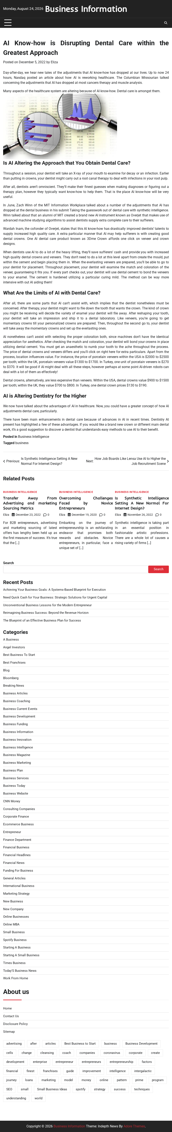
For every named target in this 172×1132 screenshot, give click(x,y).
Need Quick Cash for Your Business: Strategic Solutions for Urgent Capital (55, 597)
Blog (6, 670)
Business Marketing (17, 763)
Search (8, 563)
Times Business (14, 963)
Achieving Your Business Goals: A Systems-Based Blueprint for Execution (54, 590)
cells (9, 1053)
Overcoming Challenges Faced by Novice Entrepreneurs (86, 503)
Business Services (16, 778)
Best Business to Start (80, 1043)
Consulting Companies (19, 809)
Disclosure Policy (15, 1024)
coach (66, 1053)
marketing (49, 1080)
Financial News (14, 863)
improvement (91, 1071)
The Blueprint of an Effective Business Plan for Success (42, 620)
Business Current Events (20, 709)
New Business (13, 901)
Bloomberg (10, 678)
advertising (14, 1043)
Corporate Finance (16, 816)
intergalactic (143, 1071)
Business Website (15, 793)
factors (147, 1062)
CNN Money (11, 801)
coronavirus (112, 1053)
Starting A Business (17, 947)
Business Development (19, 716)
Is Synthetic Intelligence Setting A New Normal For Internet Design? (142, 503)
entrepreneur (64, 1062)
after (33, 1043)
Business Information (86, 8)
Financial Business (16, 847)
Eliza (54, 62)
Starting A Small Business (21, 955)
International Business (18, 886)
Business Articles (15, 693)
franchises (50, 1071)
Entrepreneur (12, 832)
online (104, 1080)
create (155, 1053)
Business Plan (13, 770)
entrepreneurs (91, 1062)
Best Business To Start (19, 655)
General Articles (14, 878)
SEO (9, 1089)
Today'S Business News (19, 971)
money (86, 1080)
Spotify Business (15, 940)
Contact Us (11, 1016)
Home (7, 1008)
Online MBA (11, 924)
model (68, 1080)
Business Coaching (16, 701)
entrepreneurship (121, 1062)
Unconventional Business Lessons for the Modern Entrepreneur (47, 605)
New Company (13, 909)
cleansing (47, 1053)
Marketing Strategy (16, 894)
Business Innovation (17, 740)
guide (70, 1071)
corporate (135, 1053)
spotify (80, 1089)
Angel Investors (14, 647)
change (27, 1053)
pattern (122, 1080)
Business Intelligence (33, 437)
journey (11, 1080)
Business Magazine (16, 755)
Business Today (14, 786)
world (38, 1098)
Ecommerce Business (18, 824)
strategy (99, 1089)
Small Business (14, 932)
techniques (142, 1089)
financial (12, 1071)
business (22, 443)
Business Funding (15, 724)
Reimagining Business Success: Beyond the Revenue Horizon (46, 613)
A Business (11, 639)
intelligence (117, 1071)
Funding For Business (18, 870)
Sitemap (9, 1032)
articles (50, 1043)
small (25, 1089)
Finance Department (17, 840)
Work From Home (15, 978)
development (15, 1062)
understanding (16, 1098)
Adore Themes (134, 1126)
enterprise (40, 1062)
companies (87, 1053)
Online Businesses (16, 917)
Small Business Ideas (52, 1089)
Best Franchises (14, 662)
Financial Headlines (17, 855)
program (158, 1080)
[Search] (166, 23)
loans (29, 1080)
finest (30, 1071)
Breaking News (13, 685)
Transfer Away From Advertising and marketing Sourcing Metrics (30, 503)
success (120, 1089)
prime (139, 1080)
